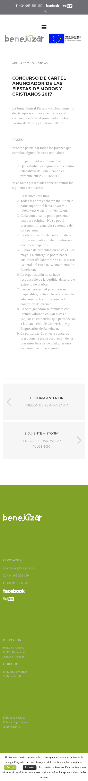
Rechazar (29, 767)
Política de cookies (14, 717)
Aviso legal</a (11, 726)
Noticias (41, 63)
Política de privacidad (15, 722)
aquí (18, 772)
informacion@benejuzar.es (18, 568)
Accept (10, 767)
